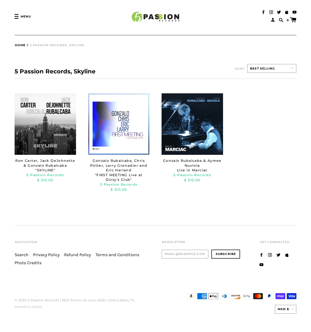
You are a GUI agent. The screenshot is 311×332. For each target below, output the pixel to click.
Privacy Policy (46, 254)
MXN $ (283, 309)
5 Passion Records (43, 300)
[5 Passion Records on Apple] (287, 11)
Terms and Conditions (117, 254)
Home (20, 45)
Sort (239, 68)
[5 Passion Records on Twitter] (279, 11)
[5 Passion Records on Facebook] (263, 11)
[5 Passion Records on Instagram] (271, 11)
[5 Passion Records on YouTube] (294, 11)
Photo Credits (28, 262)
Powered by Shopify (28, 306)
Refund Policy (77, 254)
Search (21, 254)
